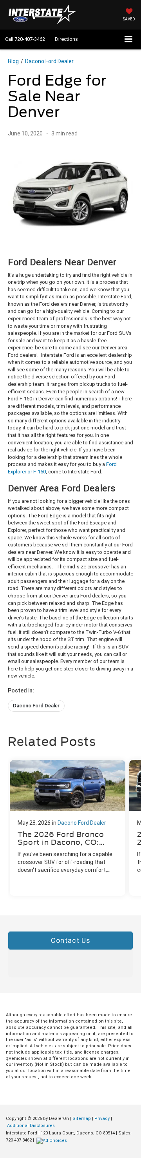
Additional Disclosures (31, 1125)
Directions (66, 39)
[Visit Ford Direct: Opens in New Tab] (52, 1140)
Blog (13, 61)
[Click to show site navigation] (128, 39)
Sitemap (81, 1118)
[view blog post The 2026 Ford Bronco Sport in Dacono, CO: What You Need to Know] (67, 828)
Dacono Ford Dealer (49, 61)
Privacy (102, 1118)
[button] (25, 39)
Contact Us (70, 940)
